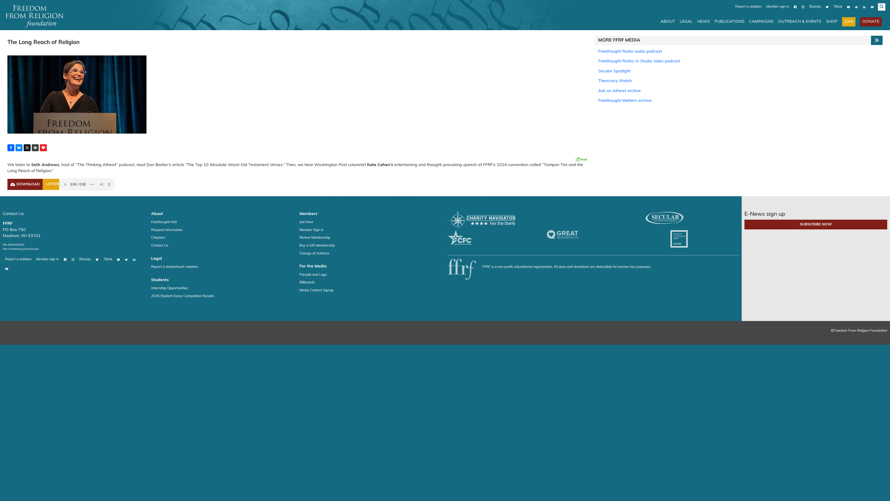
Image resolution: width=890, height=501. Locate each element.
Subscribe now (816, 224)
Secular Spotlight (614, 71)
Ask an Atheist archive (619, 91)
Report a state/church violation (174, 267)
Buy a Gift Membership (317, 245)
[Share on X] (27, 147)
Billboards (307, 282)
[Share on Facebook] (10, 147)
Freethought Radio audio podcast (630, 52)
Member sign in (777, 7)
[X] (827, 7)
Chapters (158, 238)
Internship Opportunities (169, 288)
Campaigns (761, 22)
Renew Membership (314, 238)
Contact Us (13, 214)
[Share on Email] (35, 147)
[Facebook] (795, 7)
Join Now (306, 222)
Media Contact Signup (316, 290)
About (668, 22)
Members (308, 214)
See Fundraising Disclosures (21, 249)
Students (160, 280)
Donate (870, 22)
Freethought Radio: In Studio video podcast (639, 61)
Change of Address (314, 253)
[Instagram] (803, 7)
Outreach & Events (799, 22)
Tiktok (837, 7)
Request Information (166, 230)
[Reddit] (856, 7)
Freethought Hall (164, 222)
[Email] (872, 7)
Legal (686, 22)
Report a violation (748, 7)
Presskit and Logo (313, 275)
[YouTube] (848, 7)
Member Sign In (311, 230)
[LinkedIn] (864, 7)
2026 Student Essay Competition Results (182, 296)
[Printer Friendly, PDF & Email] (581, 159)
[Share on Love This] (43, 147)
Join (848, 22)
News (703, 22)
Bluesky (815, 7)
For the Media (313, 266)
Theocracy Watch (615, 81)
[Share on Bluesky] (19, 147)
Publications (729, 22)
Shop (831, 22)
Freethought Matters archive (625, 101)
